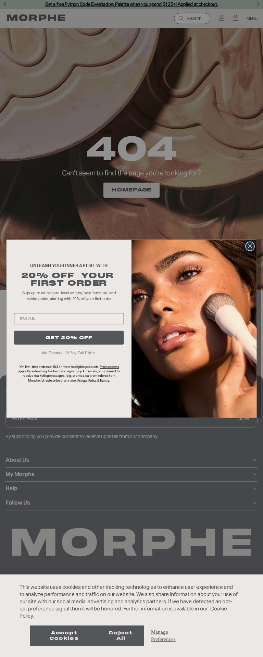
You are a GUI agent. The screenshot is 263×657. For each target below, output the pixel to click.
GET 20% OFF (69, 337)
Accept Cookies (63, 635)
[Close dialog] (250, 246)
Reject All (121, 635)
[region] (131, 615)
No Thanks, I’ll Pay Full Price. (69, 352)
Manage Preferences (163, 635)
